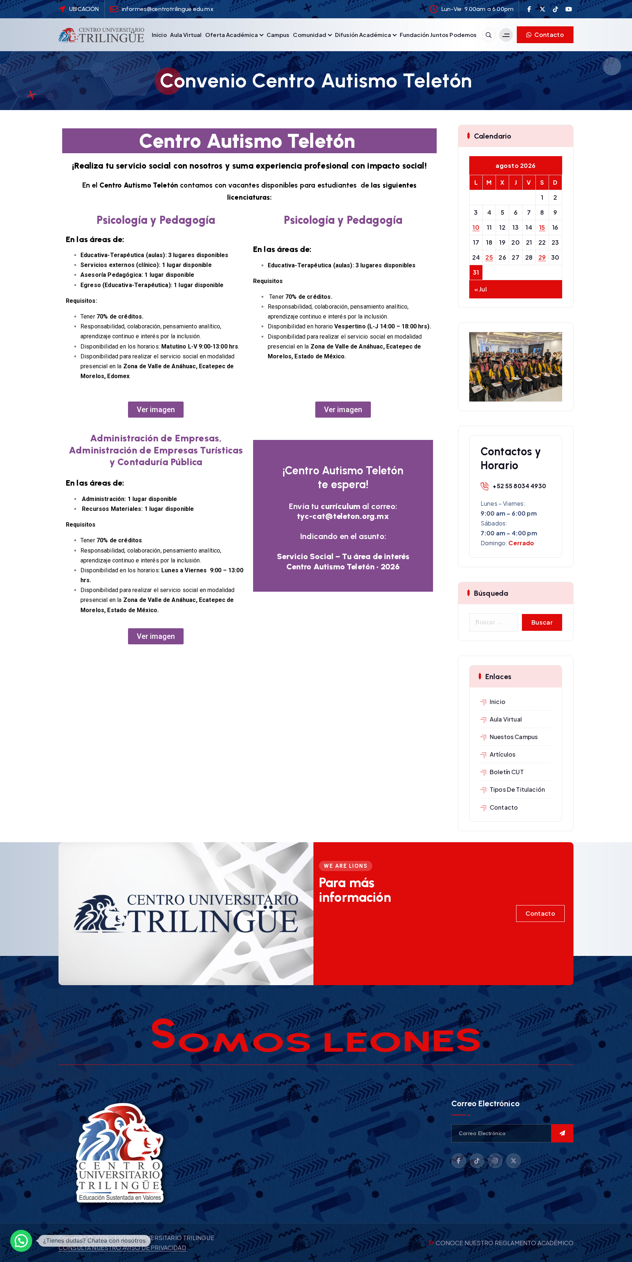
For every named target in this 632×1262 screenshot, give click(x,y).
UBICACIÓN (84, 8)
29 (542, 257)
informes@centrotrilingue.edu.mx (168, 8)
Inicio (159, 34)
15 (542, 227)
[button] (21, 1241)
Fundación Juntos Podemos (438, 34)
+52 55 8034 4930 (519, 486)
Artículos (502, 754)
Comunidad (309, 34)
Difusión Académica (363, 34)
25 (489, 257)
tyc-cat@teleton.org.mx (343, 516)
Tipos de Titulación (517, 789)
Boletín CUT (507, 772)
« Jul (480, 289)
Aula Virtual (186, 34)
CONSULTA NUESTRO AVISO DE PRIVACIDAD (122, 1247)
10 (476, 227)
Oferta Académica (231, 34)
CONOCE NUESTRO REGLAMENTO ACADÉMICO (504, 1243)
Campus (278, 34)
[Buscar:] (493, 622)
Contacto (548, 34)
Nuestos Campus (514, 737)
